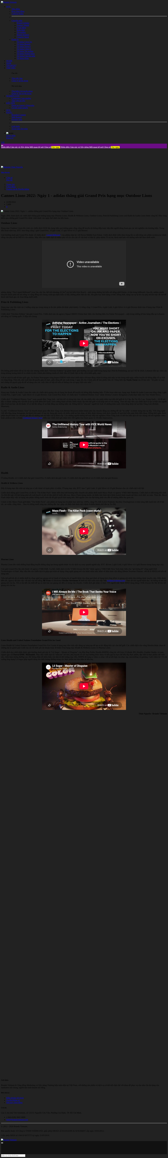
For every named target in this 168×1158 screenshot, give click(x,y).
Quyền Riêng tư (13, 1100)
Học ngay (55, 147)
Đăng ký (10, 138)
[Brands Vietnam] (9, 2)
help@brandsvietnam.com (17, 1119)
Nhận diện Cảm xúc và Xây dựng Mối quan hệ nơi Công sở (30, 147)
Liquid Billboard (53, 235)
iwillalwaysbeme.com (116, 580)
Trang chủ (10, 184)
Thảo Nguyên (5, 172)
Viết (2, 142)
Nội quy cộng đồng (14, 1102)
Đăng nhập (10, 135)
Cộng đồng (11, 187)
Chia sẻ (9, 177)
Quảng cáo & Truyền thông (17, 189)
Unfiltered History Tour (32, 418)
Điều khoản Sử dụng (15, 1098)
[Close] (2, 145)
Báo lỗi (9, 180)
